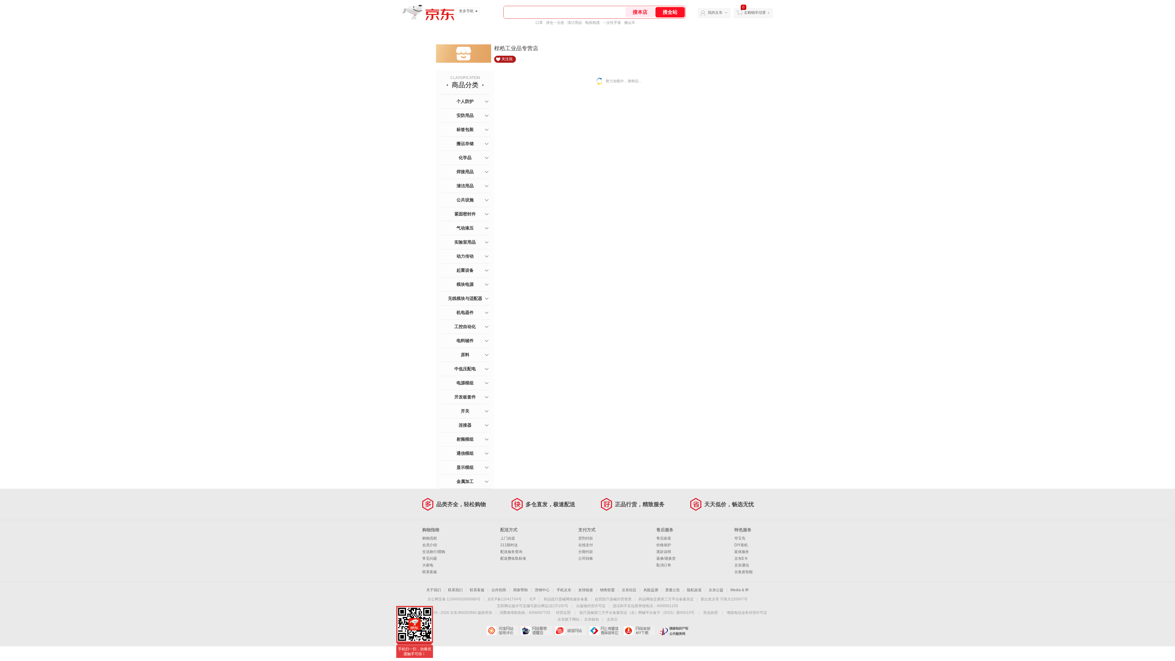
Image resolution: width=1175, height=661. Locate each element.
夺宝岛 (739, 538)
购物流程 (429, 538)
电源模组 (465, 382)
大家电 (427, 565)
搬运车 (629, 23)
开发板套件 (465, 396)
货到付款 (585, 538)
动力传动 (465, 256)
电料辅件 (465, 340)
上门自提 (507, 538)
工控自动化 (465, 326)
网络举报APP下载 (639, 631)
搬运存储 (465, 143)
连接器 (465, 425)
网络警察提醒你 (536, 631)
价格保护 (663, 545)
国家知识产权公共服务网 (673, 631)
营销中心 (542, 590)
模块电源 (465, 284)
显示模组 (465, 467)
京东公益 (716, 590)
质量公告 (672, 590)
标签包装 (465, 129)
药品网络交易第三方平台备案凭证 (666, 599)
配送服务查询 (511, 552)
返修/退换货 (666, 558)
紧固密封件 (465, 213)
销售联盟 (607, 590)
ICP (533, 599)
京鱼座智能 (743, 572)
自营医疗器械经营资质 (613, 599)
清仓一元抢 (555, 23)
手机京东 (564, 590)
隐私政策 (694, 590)
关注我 (507, 59)
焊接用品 (465, 171)
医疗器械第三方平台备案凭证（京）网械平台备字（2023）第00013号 (637, 613)
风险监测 (650, 590)
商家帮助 (520, 590)
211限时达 (509, 545)
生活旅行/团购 (433, 552)
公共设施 (465, 199)
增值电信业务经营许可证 (747, 613)
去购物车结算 (755, 12)
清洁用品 (574, 23)
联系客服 (429, 572)
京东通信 (741, 565)
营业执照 (710, 613)
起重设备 (465, 270)
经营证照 (563, 613)
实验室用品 (465, 242)
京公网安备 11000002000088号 (453, 599)
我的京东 (715, 12)
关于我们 (433, 590)
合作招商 (498, 590)
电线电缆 (592, 23)
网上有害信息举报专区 (605, 631)
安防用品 (465, 115)
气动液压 (465, 228)
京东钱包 (591, 619)
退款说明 (663, 552)
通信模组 (465, 453)
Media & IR (739, 590)
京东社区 (629, 590)
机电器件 (465, 312)
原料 (465, 354)
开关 (465, 411)
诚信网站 (570, 631)
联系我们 (455, 590)
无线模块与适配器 (465, 298)
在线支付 (585, 545)
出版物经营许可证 (591, 606)
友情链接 (585, 590)
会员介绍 (429, 545)
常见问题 (429, 558)
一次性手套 (612, 23)
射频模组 (465, 439)
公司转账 (585, 558)
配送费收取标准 (513, 558)
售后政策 (663, 538)
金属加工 (465, 481)
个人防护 (465, 101)
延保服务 (741, 552)
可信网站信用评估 (502, 631)
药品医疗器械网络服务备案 (566, 599)
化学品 (465, 157)
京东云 (612, 619)
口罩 (539, 23)
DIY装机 (741, 545)
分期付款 (585, 552)
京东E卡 (741, 558)
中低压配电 (465, 368)
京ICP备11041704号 (504, 599)
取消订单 (663, 565)
